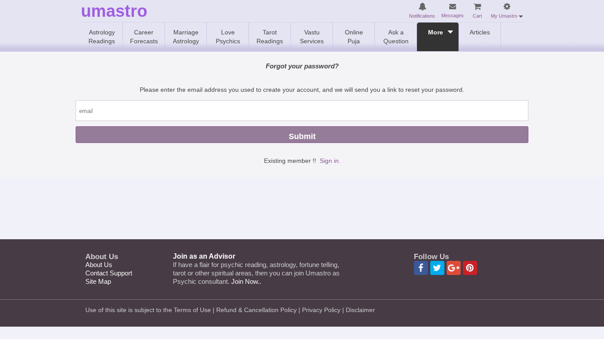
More (435, 32)
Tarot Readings (269, 37)
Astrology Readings (101, 37)
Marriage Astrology (186, 37)
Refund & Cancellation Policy (256, 309)
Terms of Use (192, 309)
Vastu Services (312, 37)
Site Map (98, 281)
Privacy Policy (321, 309)
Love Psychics (228, 37)
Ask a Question (396, 37)
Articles (480, 32)
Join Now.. (246, 281)
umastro (114, 11)
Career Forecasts (144, 37)
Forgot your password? (302, 66)
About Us (98, 264)
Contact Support (108, 273)
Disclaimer (360, 309)
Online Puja (354, 37)
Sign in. (330, 160)
